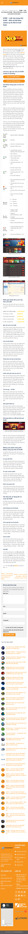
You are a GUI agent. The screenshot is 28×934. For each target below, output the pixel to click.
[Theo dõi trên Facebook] (16, 892)
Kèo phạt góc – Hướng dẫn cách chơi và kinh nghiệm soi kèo (16, 728)
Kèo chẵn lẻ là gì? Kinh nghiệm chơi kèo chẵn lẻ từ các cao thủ (15, 693)
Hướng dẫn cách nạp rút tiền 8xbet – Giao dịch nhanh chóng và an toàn (16, 754)
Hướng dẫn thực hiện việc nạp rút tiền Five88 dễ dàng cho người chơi (16, 673)
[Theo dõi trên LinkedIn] (19, 895)
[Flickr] (24, 895)
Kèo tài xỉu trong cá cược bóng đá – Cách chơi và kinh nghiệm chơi (16, 698)
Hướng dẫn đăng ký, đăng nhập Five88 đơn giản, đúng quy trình (14, 678)
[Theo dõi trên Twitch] (19, 899)
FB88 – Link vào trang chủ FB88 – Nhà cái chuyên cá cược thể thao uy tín (15, 809)
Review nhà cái (13, 10)
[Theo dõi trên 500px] (16, 899)
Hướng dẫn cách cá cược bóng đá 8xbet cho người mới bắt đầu (15, 759)
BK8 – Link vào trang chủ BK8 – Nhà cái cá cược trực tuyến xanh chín (16, 802)
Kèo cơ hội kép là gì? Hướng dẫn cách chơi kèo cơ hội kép (16, 723)
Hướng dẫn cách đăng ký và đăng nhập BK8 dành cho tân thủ (15, 739)
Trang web (5, 620)
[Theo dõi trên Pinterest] (24, 892)
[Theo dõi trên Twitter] (19, 892)
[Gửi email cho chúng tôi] (22, 892)
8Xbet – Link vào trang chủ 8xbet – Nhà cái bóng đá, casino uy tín (20, 576)
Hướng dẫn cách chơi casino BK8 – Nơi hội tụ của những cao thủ (15, 826)
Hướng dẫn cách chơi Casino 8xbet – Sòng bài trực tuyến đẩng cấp (16, 764)
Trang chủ (4, 10)
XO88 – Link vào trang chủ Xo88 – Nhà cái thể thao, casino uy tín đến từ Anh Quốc (16, 775)
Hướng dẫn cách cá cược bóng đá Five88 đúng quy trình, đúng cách (15, 667)
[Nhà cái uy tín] (14, 2)
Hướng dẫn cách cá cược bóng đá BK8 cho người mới (15, 821)
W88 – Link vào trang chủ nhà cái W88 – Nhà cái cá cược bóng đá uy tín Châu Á (15, 815)
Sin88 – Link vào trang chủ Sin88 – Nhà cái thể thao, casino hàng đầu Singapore (15, 787)
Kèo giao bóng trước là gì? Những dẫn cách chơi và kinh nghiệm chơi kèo (16, 718)
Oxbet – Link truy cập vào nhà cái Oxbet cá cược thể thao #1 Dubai (15, 781)
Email (5, 613)
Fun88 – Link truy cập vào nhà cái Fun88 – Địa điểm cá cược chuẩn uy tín (16, 832)
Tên (4, 606)
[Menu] (2, 3)
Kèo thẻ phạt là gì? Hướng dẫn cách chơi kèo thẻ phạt (15, 713)
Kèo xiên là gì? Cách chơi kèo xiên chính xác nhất (15, 703)
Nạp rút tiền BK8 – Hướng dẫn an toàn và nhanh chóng (15, 744)
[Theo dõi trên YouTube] (22, 895)
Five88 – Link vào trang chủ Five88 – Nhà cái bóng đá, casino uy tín (16, 797)
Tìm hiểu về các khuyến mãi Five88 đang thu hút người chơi (15, 647)
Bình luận (5, 593)
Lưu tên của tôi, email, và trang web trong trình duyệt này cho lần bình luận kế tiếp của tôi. (13, 629)
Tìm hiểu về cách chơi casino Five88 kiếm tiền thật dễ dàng (16, 662)
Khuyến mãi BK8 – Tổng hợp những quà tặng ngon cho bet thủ (16, 652)
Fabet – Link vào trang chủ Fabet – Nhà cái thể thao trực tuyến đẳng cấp (16, 792)
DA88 (2, 866)
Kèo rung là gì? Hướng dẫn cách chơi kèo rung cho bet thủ (16, 708)
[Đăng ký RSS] (16, 895)
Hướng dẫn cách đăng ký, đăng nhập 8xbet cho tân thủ (16, 749)
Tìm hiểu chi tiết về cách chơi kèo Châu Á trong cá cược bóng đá (15, 683)
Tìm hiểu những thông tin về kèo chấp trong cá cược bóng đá (16, 688)
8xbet (16, 565)
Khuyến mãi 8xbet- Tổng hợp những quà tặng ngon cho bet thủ (15, 657)
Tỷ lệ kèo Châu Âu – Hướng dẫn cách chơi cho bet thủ (16, 734)
